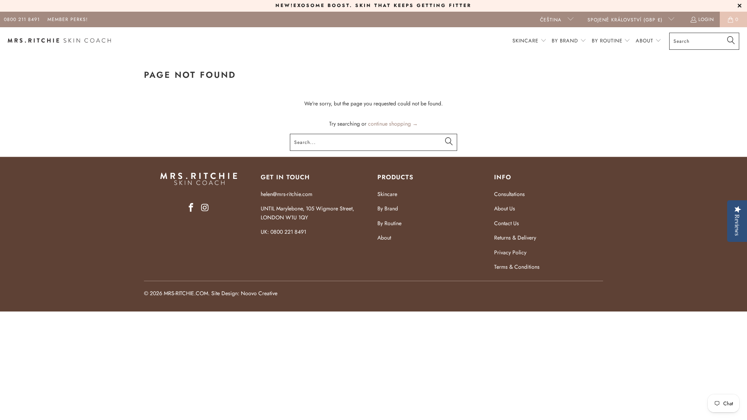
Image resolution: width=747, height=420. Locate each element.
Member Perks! (67, 19)
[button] (529, 41)
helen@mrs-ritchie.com (286, 194)
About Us (504, 208)
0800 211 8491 (22, 19)
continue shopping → (393, 124)
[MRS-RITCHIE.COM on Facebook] (191, 208)
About (384, 238)
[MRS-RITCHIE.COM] (59, 41)
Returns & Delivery (515, 238)
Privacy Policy (510, 252)
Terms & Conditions (517, 267)
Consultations (509, 194)
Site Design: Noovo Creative (244, 293)
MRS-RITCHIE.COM (186, 293)
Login (706, 19)
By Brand (387, 208)
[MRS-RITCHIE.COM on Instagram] (205, 208)
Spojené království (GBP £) (626, 19)
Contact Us (506, 223)
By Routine (389, 223)
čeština (551, 19)
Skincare (387, 194)
